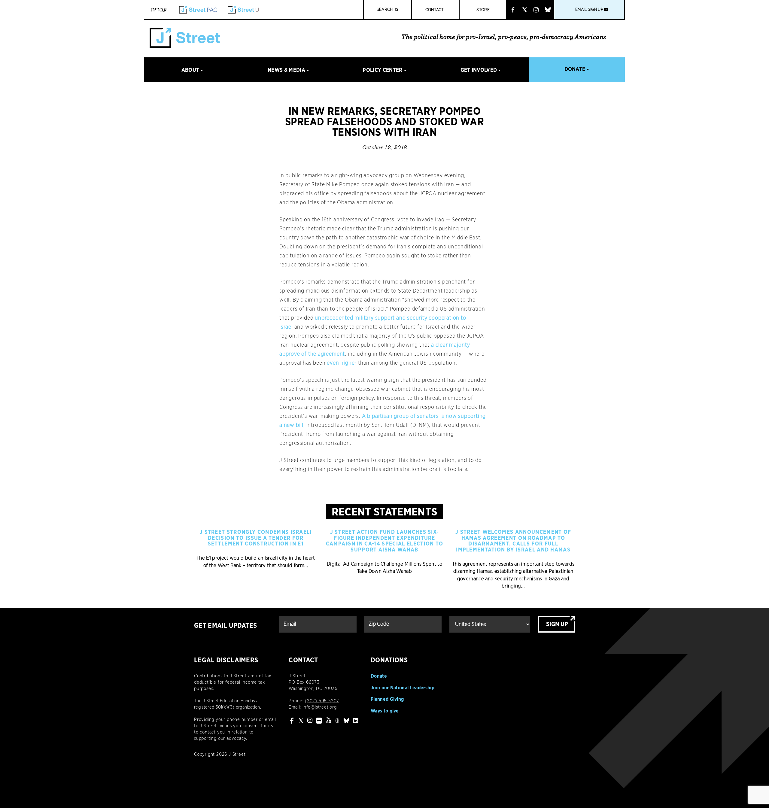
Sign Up (557, 624)
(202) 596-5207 (322, 701)
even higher (342, 363)
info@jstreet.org (319, 707)
